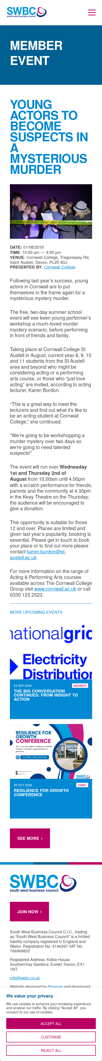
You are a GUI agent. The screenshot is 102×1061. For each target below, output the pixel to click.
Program (55, 986)
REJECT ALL (51, 1050)
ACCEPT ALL (51, 1023)
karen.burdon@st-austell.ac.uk (38, 554)
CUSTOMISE (51, 1036)
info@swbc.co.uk (25, 978)
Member (80, 685)
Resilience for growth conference (41, 792)
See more (28, 838)
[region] (51, 1024)
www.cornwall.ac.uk (55, 588)
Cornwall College (59, 267)
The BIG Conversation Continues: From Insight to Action (46, 695)
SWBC (82, 785)
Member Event (36, 52)
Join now (27, 911)
